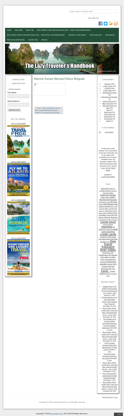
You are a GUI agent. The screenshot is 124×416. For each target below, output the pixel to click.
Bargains (108, 84)
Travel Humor (108, 114)
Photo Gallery (96, 35)
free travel (110, 242)
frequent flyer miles (108, 248)
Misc (108, 110)
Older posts (108, 112)
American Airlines (108, 195)
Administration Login (110, 397)
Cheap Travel (107, 86)
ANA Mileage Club (110, 204)
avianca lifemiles (104, 206)
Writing (108, 121)
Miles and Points (107, 103)
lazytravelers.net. (56, 414)
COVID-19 (108, 88)
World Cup (108, 274)
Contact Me (33, 40)
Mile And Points (108, 101)
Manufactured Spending (109, 97)
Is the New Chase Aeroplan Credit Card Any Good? (109, 356)
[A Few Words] (108, 138)
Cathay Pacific (102, 213)
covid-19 (109, 229)
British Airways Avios (111, 211)
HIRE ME (44, 40)
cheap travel (108, 221)
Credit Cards (107, 90)
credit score (104, 237)
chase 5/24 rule (112, 215)
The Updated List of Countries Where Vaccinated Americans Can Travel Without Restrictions (109, 323)
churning (106, 226)
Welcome (18, 30)
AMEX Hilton (105, 197)
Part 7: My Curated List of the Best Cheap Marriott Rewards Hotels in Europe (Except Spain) (47, 110)
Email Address (14, 101)
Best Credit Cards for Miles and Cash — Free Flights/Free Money (64, 30)
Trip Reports (108, 119)
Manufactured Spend (109, 93)
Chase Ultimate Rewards (108, 217)
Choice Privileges (108, 224)
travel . (105, 271)
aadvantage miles (107, 188)
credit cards (108, 234)
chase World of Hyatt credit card (108, 219)
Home (9, 30)
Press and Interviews (16, 40)
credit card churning (109, 230)
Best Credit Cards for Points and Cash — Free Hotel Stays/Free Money (36, 35)
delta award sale (108, 239)
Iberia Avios (107, 253)
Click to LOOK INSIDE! (18, 123)
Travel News (108, 117)
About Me (30, 30)
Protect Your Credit (77, 35)
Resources (110, 35)
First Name (12, 92)
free (108, 242)
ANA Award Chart (104, 202)
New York (111, 269)
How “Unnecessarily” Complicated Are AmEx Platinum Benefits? (109, 376)
